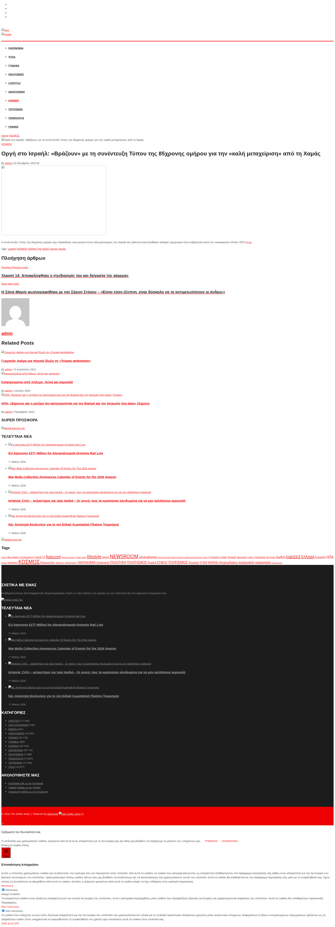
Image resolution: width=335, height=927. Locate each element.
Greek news (81, 557)
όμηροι (54, 248)
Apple (4, 557)
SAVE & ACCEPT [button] (10, 923)
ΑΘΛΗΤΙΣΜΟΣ (16, 91)
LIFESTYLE (14, 83)
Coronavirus (27, 557)
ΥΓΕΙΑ (11, 57)
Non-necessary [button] (10, 906)
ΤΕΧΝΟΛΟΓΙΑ (16, 118)
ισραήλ (12, 248)
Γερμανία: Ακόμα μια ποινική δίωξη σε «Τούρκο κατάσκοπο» (46, 361)
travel (205, 557)
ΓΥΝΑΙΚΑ (13, 65)
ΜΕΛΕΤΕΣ (60, 562)
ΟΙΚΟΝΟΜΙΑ (15, 48)
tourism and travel (167, 557)
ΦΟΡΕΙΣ (213, 562)
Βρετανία (242, 557)
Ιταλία (4, 562)
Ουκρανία (102, 562)
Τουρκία (193, 562)
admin (8, 163)
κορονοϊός (263, 562)
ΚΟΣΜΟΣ (13, 100)
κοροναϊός (247, 562)
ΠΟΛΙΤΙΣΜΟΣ (16, 74)
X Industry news (217, 557)
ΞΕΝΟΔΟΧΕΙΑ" (71, 562)
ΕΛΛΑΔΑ (307, 556)
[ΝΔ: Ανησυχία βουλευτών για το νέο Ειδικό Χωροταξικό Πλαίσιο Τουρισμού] (53, 516)
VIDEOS (12, 729)
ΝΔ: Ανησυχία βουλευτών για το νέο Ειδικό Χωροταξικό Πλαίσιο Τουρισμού (63, 524)
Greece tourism (68, 557)
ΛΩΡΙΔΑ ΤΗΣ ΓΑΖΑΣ (38, 248)
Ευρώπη (320, 557)
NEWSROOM (124, 556)
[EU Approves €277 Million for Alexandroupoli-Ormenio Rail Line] (46, 444)
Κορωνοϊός (47, 562)
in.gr (249, 242)
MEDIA (105, 557)
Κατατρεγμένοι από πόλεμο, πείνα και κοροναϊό (37, 382)
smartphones (148, 557)
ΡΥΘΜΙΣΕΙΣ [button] (211, 841)
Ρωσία (152, 562)
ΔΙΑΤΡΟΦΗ (271, 557)
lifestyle (94, 556)
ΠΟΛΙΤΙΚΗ (118, 562)
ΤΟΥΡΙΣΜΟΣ (15, 109)
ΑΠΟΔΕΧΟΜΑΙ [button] (230, 841)
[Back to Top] (2, 824)
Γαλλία (250, 557)
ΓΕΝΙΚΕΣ (13, 126)
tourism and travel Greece (189, 557)
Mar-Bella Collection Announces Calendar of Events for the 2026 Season (62, 477)
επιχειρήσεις (228, 562)
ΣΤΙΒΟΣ (162, 562)
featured (53, 556)
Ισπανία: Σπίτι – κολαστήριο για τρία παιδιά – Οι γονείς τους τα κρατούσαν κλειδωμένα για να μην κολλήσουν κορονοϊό (96, 501)
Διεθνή (280, 557)
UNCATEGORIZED (18, 725)
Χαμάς (62, 248)
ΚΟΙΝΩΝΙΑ (13, 562)
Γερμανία (259, 557)
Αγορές (232, 557)
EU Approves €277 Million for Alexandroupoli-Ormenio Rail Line (55, 453)
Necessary (12, 890)
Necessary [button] (7, 885)
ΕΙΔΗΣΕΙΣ (293, 556)
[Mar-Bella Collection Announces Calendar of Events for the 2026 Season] (52, 468)
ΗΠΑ (329, 557)
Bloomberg (13, 557)
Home (4, 135)
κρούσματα (277, 562)
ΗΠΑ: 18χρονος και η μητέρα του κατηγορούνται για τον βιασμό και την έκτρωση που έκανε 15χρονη (75, 403)
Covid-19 (39, 557)
